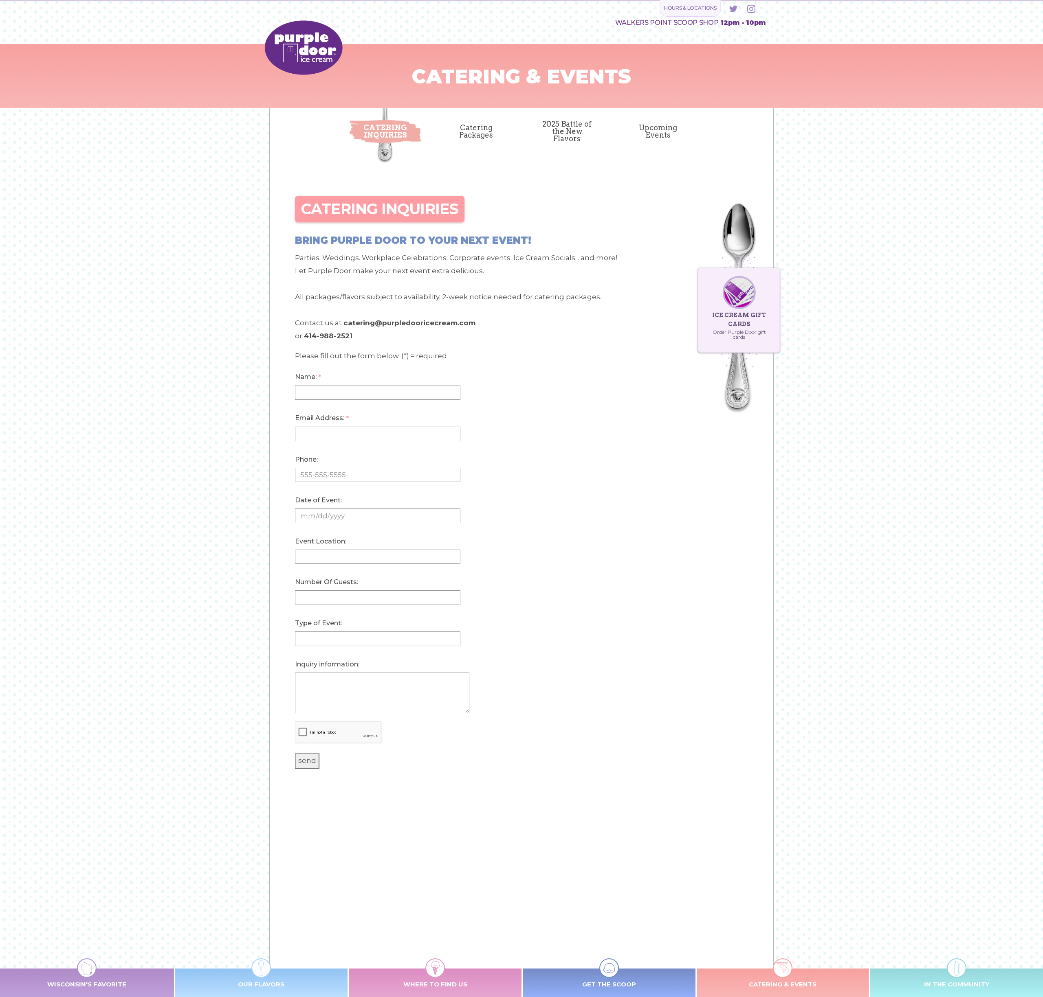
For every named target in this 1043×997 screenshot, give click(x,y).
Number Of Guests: (326, 582)
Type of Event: (318, 623)
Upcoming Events (658, 131)
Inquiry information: (327, 664)
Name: (308, 377)
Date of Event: (318, 500)
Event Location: (320, 541)
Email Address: (322, 418)
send (307, 760)
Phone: (306, 459)
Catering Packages (476, 131)
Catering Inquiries (385, 131)
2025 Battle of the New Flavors (567, 131)
